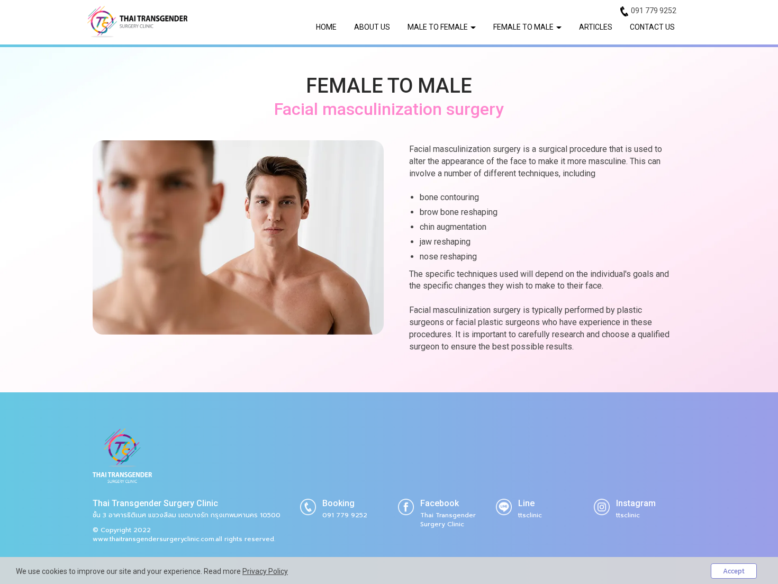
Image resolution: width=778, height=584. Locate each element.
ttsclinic (530, 515)
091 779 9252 (653, 10)
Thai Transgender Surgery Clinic (448, 519)
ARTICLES (595, 27)
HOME (326, 27)
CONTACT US (652, 27)
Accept (734, 571)
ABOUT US (372, 27)
